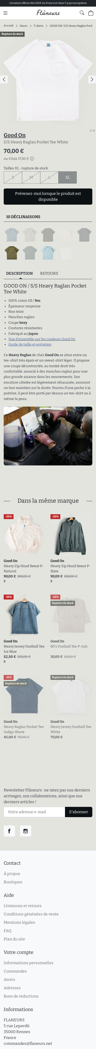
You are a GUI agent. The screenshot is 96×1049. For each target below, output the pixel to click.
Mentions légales (19, 922)
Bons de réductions (21, 996)
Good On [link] (10, 561)
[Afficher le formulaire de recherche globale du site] (82, 12)
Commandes (15, 971)
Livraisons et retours (23, 905)
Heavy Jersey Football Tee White (70, 729)
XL (71, 177)
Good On (15, 135)
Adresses (12, 988)
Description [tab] (19, 273)
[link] (25, 535)
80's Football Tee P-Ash (69, 646)
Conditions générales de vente (31, 914)
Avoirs (9, 979)
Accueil (8, 25)
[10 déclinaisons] (48, 244)
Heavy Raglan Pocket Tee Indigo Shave (24, 729)
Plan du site (14, 939)
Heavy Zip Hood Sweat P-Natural (24, 568)
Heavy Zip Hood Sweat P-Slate (70, 568)
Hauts (23, 25)
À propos (12, 873)
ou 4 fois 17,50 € (16, 159)
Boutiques (13, 882)
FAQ (7, 930)
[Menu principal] (5, 13)
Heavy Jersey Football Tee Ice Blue (24, 649)
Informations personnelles (28, 963)
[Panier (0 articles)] (91, 13)
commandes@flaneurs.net (28, 1043)
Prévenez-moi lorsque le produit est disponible (48, 196)
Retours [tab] (49, 273)
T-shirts (38, 25)
